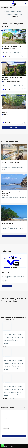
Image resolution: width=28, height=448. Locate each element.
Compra (3, 83)
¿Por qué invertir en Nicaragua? (11, 162)
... (23, 167)
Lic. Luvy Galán (6, 272)
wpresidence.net (14, 16)
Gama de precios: (5, 431)
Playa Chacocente (7, 223)
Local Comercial (10, 83)
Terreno (8, 116)
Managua (13, 48)
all (10, 48)
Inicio (2, 7)
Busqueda (14, 435)
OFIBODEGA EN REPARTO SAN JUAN (11, 46)
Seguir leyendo (5, 169)
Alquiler (3, 50)
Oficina (7, 50)
